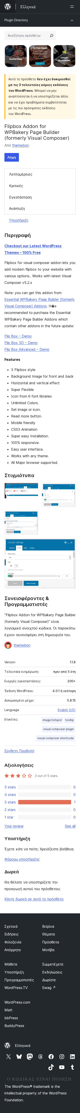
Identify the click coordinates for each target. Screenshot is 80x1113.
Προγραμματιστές (19, 980)
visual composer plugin (58, 729)
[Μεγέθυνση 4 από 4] (69, 544)
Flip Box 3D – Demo (21, 342)
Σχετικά (11, 926)
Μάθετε (11, 964)
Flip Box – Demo (18, 336)
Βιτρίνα (48, 926)
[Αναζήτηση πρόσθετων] (51, 35)
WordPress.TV (16, 987)
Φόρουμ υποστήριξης (22, 859)
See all (70, 826)
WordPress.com (17, 1002)
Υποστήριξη (18, 220)
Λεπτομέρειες (20, 174)
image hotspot (52, 720)
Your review (14, 826)
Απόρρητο (12, 950)
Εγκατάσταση (20, 197)
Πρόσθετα (50, 942)
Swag (49, 987)
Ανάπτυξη (17, 208)
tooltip (69, 720)
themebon (20, 145)
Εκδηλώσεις (52, 972)
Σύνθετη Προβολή (19, 751)
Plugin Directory (16, 20)
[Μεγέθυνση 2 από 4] (69, 489)
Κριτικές (16, 186)
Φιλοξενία (12, 942)
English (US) (67, 710)
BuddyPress (14, 1025)
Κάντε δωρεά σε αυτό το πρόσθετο (34, 899)
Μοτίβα (48, 950)
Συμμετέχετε (53, 964)
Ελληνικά (22, 1045)
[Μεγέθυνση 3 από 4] (32, 516)
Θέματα (48, 934)
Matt (8, 1010)
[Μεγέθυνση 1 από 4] (32, 489)
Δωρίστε (49, 980)
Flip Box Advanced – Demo (26, 349)
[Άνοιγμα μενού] (73, 6)
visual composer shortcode (55, 738)
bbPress (11, 1018)
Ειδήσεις (11, 934)
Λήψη (11, 157)
